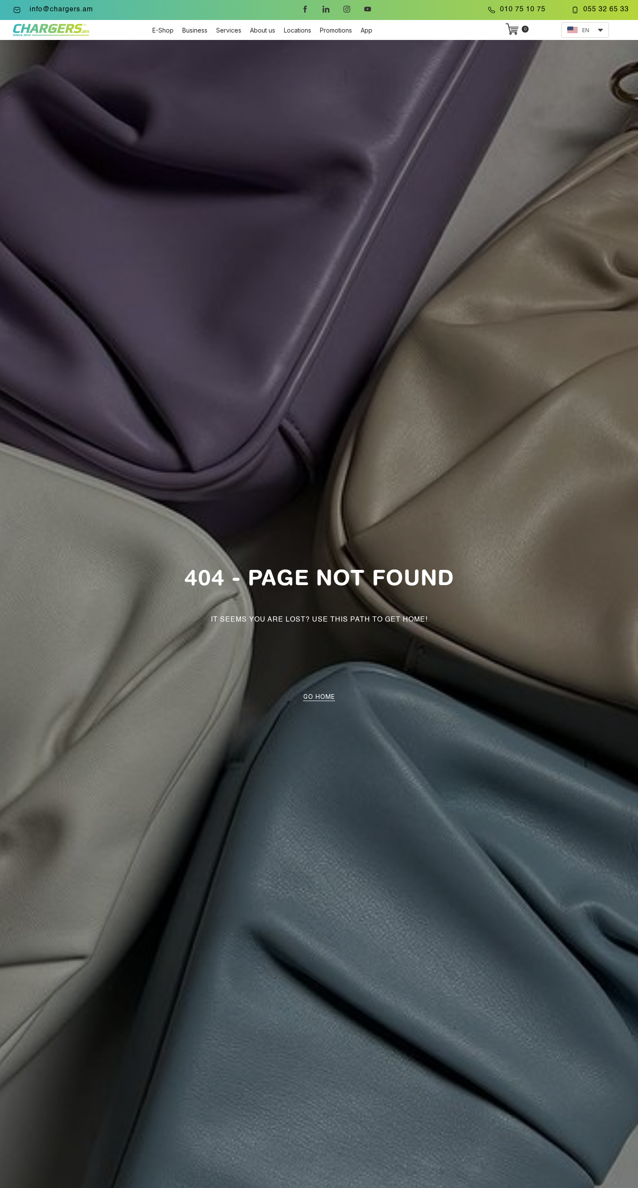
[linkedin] (326, 9)
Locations (297, 30)
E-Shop (163, 30)
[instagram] (347, 9)
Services (228, 30)
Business (194, 30)
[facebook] (305, 9)
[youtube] (367, 9)
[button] (585, 30)
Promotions (336, 30)
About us (262, 30)
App (366, 30)
